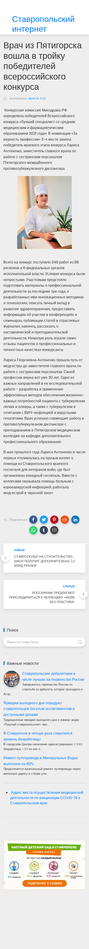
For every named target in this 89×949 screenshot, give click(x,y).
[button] (33, 520)
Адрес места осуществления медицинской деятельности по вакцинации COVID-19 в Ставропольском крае (46, 798)
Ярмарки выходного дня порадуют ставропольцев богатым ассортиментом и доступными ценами (39, 708)
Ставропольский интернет (43, 24)
